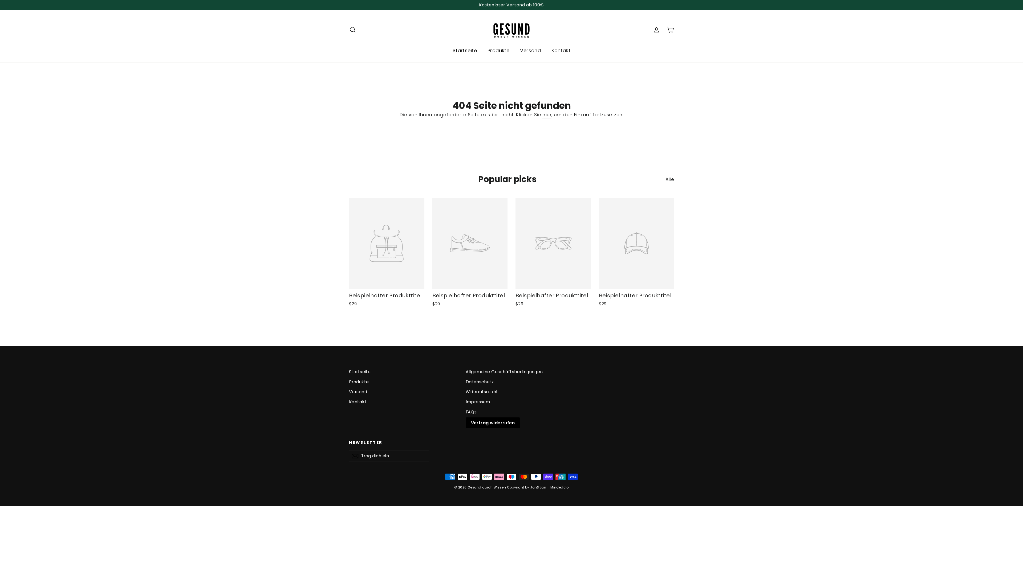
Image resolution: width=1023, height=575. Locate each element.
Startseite (465, 50)
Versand (530, 50)
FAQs (471, 412)
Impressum (478, 402)
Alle (669, 179)
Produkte (498, 50)
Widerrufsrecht (482, 392)
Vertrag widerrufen (493, 423)
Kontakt (560, 50)
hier (546, 115)
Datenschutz (480, 382)
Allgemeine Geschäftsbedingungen (504, 372)
